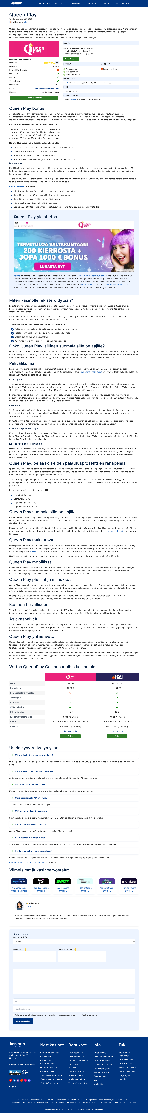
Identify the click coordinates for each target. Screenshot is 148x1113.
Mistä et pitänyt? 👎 (67, 949)
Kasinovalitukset (126, 1059)
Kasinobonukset (17, 186)
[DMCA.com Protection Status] (15, 1072)
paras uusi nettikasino (115, 531)
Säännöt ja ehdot (101, 1072)
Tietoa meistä (99, 1053)
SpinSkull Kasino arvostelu (41, 889)
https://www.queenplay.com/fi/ (46, 88)
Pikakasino (35, 551)
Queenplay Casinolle (34, 98)
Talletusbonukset (76, 1056)
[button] (135, 3)
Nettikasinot (43, 3)
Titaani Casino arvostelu (85, 889)
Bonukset (59, 3)
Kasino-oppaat (125, 1063)
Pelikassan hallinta (127, 1067)
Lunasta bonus (71, 59)
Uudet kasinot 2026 (122, 3)
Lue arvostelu (70, 731)
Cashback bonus (76, 1071)
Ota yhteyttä (124, 1075)
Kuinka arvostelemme (103, 1056)
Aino (26, 22)
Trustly (66, 83)
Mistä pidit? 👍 (20, 949)
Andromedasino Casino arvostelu (19, 889)
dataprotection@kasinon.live (22, 1052)
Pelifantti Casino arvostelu (107, 889)
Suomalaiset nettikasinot (51, 1075)
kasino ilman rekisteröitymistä (90, 276)
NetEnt (73, 99)
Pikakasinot (75, 3)
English (12, 1086)
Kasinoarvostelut (38, 862)
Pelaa (70, 736)
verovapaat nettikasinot (117, 284)
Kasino (17, 276)
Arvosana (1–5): (20, 937)
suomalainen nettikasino (90, 372)
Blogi (95, 1080)
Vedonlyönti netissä (49, 1083)
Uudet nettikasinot (48, 1067)
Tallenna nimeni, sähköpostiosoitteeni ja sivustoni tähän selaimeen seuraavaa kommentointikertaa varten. (56, 1015)
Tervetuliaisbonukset (78, 1060)
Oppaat (104, 3)
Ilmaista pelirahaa (76, 1079)
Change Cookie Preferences (22, 1064)
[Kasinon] (16, 3)
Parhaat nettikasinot (18, 862)
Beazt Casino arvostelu (63, 889)
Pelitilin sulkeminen (127, 1071)
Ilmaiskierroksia (75, 1075)
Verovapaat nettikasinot (51, 1079)
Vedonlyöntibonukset (78, 1083)
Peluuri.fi (122, 1079)
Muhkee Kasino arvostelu (129, 889)
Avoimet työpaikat (101, 1060)
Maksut (90, 3)
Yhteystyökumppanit (102, 1064)
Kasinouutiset (99, 1076)
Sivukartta (98, 1084)
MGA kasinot (87, 284)
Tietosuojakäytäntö (102, 1068)
